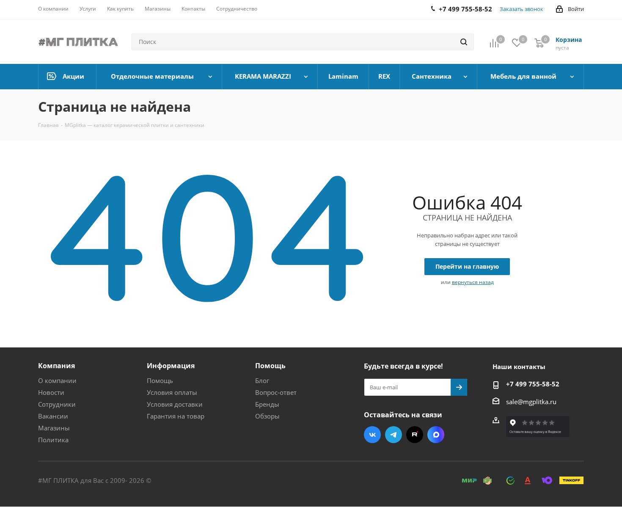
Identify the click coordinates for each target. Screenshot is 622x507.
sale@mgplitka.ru (531, 401)
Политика (53, 439)
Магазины (54, 428)
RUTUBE (414, 434)
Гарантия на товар (175, 416)
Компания (56, 365)
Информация (171, 365)
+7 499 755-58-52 (532, 384)
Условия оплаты (172, 392)
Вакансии (53, 416)
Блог (262, 380)
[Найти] (464, 41)
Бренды (267, 404)
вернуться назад (473, 282)
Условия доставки (175, 404)
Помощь (160, 380)
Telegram (393, 434)
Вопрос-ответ (276, 392)
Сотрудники (57, 404)
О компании (57, 380)
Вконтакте (372, 434)
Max (435, 434)
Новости (51, 392)
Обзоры (267, 416)
